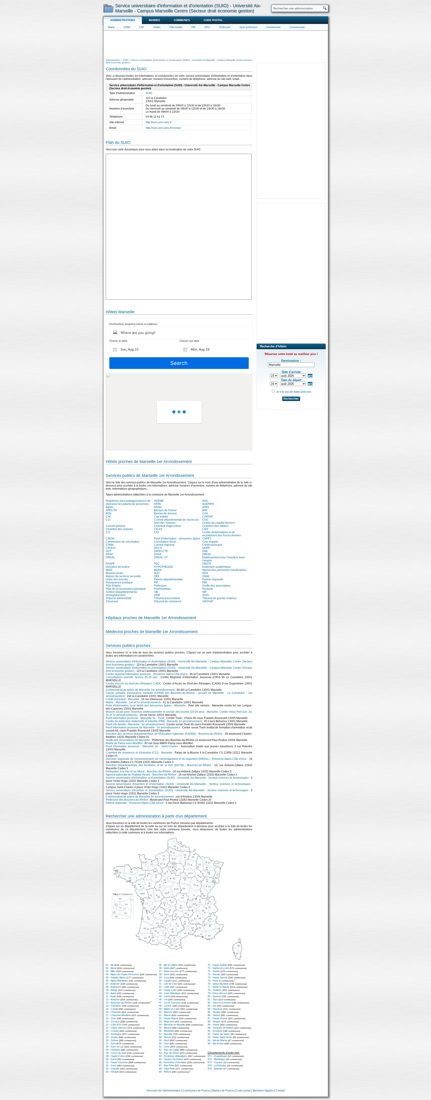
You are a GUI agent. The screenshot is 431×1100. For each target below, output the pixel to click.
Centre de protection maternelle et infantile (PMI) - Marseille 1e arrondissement (154, 721)
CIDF (205, 529)
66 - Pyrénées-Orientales (173, 1062)
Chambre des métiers (215, 526)
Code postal (213, 20)
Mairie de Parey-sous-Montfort (124, 743)
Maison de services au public (123, 576)
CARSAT (207, 516)
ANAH (158, 507)
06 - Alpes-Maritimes (117, 980)
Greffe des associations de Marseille (128, 740)
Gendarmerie (273, 27)
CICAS (158, 529)
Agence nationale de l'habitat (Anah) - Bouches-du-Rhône (141, 774)
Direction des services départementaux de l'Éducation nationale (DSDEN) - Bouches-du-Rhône (164, 733)
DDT (108, 551)
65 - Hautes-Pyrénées (171, 1059)
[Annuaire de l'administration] (108, 8)
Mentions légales (263, 1090)
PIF (156, 582)
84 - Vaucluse (215, 1009)
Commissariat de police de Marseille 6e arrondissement (140, 796)
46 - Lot (163, 999)
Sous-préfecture (248, 27)
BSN (108, 513)
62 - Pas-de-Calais (169, 1049)
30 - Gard (111, 1059)
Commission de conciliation (122, 541)
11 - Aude (111, 996)
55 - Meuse (165, 1027)
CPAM (126, 27)
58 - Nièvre (165, 1037)
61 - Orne (164, 1046)
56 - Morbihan (166, 1031)
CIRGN (110, 538)
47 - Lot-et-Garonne (170, 1002)
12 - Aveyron (113, 999)
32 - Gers (111, 1065)
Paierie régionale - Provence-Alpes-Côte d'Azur (135, 802)
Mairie (111, 27)
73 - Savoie (214, 974)
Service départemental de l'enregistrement (121, 593)
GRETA (206, 563)
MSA (205, 573)
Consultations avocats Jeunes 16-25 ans (131, 677)
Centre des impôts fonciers (218, 522)
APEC (206, 507)
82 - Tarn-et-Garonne (219, 1002)
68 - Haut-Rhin (167, 1068)
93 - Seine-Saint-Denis (220, 1037)
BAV (204, 510)
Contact (280, 1090)
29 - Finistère (113, 1049)
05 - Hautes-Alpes (115, 977)
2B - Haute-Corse (115, 1056)
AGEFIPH (208, 504)
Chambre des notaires (119, 529)
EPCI (207, 27)
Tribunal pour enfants (167, 598)
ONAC (206, 576)
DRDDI (206, 554)
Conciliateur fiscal (165, 541)
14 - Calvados (113, 1005)
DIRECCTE (161, 551)
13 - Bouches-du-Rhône (119, 1002)
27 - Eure (111, 1043)
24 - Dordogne (113, 1034)
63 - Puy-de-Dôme (169, 1053)
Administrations (122, 20)
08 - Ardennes (113, 987)
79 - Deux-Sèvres (217, 993)
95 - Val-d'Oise (216, 1043)
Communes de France (196, 1090)
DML (205, 551)
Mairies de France (223, 1090)
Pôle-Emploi (175, 27)
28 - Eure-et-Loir (115, 1046)
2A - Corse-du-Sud (116, 1053)
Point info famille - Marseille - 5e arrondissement (135, 724)
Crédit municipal (212, 544)
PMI (193, 27)
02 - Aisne (111, 968)
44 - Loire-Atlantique (170, 993)
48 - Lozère (165, 1005)
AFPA (157, 504)
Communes (182, 20)
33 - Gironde (112, 1068)
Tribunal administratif (118, 598)
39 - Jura (164, 977)
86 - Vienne (214, 1015)
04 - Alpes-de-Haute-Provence (122, 974)
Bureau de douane (165, 513)
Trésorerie (112, 601)
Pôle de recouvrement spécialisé (126, 588)
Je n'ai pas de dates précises (293, 391)
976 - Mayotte (215, 1068)
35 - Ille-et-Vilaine (168, 965)
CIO (156, 532)
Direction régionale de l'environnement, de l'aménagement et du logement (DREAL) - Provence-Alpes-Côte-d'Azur (176, 758)
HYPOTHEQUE (163, 566)
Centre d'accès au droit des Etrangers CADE (133, 683)
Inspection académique (216, 566)
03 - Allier (111, 971)
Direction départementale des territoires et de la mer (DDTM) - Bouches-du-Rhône (158, 765)
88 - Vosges (214, 1021)
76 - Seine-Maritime (218, 983)
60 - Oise (164, 1043)
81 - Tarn (213, 999)
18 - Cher (111, 1018)
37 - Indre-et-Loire (169, 971)
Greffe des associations (216, 585)
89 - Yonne (213, 1024)
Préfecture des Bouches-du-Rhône (127, 799)
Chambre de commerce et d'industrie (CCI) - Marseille (139, 752)
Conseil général (115, 526)
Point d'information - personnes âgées (177, 538)
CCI (108, 519)
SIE (156, 592)
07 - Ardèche (113, 983)
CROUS (111, 548)
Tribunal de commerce (167, 601)
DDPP (206, 548)
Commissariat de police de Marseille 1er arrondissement (140, 689)
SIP (204, 592)
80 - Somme (214, 996)
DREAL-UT (161, 557)
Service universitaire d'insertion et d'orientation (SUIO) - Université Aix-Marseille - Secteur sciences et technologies (178, 784)
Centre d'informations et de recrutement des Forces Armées (221, 534)
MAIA (109, 570)
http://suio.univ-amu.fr (159, 122)
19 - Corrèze (113, 1021)
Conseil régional (164, 544)
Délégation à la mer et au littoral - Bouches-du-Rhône (138, 771)
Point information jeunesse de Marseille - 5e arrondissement (143, 727)
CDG (205, 519)
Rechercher (291, 398)
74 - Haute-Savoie (217, 977)
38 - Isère (164, 974)
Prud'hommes (162, 588)
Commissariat (297, 27)
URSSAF (207, 601)
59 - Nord (164, 1040)
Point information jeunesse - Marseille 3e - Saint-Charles (142, 746)
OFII (156, 576)
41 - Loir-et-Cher (168, 983)
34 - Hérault (112, 1071)
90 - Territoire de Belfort (220, 1027)
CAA (205, 513)
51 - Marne (165, 1015)
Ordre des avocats (117, 579)
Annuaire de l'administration (164, 1090)
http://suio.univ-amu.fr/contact (163, 127)
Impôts (157, 27)
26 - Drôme (112, 1040)
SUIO (149, 93)
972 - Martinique (216, 1059)
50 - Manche (166, 1012)
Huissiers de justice (118, 566)
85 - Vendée (214, 1012)
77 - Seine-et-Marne (218, 987)
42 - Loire (164, 987)
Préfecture (225, 27)
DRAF (157, 554)
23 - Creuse (112, 1031)
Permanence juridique (119, 582)
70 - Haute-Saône (217, 965)
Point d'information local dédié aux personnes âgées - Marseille (146, 705)
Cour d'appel (210, 541)
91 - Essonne (215, 1031)
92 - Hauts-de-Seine (219, 1034)
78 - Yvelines (215, 990)
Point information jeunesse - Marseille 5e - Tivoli (135, 718)
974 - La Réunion (217, 1065)
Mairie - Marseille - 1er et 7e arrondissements (133, 702)
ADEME (159, 500)
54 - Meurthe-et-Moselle (172, 1024)
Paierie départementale (168, 579)
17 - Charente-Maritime (118, 1015)
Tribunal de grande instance (219, 598)
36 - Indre (164, 968)
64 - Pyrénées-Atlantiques (173, 1056)
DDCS (158, 548)
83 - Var (212, 1005)
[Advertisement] (216, 44)
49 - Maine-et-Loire (169, 1009)
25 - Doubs (112, 1037)
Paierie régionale (212, 579)
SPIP (157, 595)
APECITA (111, 510)
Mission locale (114, 573)
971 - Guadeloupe (217, 1056)
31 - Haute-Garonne (117, 1062)
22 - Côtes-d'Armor (116, 1027)
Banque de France (165, 510)
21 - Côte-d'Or (113, 1024)
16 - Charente (113, 1012)
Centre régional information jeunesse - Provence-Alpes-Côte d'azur (147, 674)
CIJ (108, 532)
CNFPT (206, 538)
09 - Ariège (111, 990)
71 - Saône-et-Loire (218, 968)
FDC (157, 563)
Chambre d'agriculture (167, 526)
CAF (141, 27)
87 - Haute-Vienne (217, 1018)
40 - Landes (165, 980)
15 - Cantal (112, 1009)
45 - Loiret (164, 996)
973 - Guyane (215, 1062)
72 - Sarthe (214, 971)
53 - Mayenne (166, 1021)
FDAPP (110, 563)
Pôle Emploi (113, 585)
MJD (157, 573)
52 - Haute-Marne (168, 1018)
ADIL (205, 500)
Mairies (154, 20)
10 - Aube (111, 993)
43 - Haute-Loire (168, 990)
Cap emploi (161, 516)
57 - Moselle (165, 1034)
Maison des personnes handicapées (224, 570)
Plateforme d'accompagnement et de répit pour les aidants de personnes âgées (128, 504)
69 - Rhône (165, 1071)
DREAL (110, 557)
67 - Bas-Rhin (166, 1065)
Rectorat (207, 588)
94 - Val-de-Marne (217, 1040)
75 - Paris (213, 980)
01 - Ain (110, 965)
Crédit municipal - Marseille (122, 699)
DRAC (110, 554)
